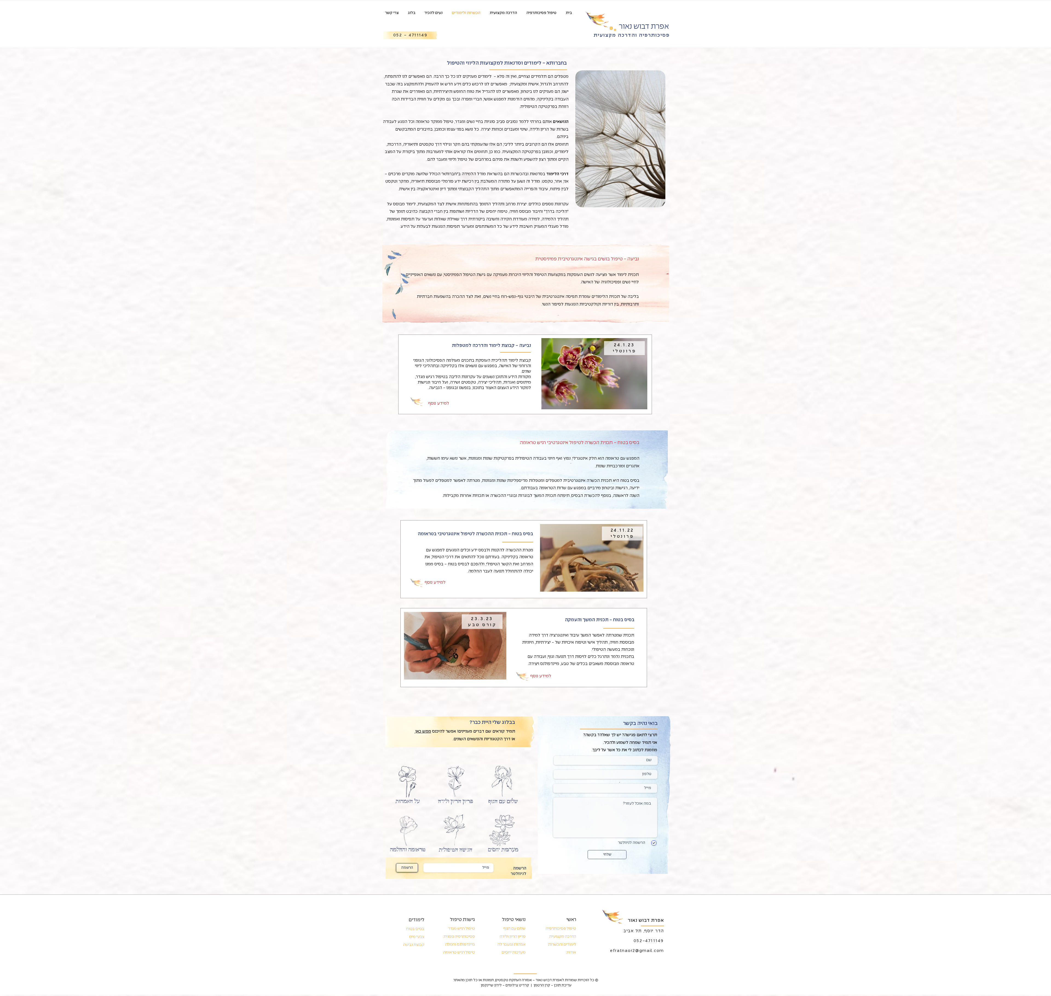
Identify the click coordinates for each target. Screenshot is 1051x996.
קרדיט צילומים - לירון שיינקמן (504, 985)
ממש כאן (422, 731)
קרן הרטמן (542, 985)
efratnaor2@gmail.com (637, 951)
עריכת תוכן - (561, 985)
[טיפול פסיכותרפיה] (417, 401)
